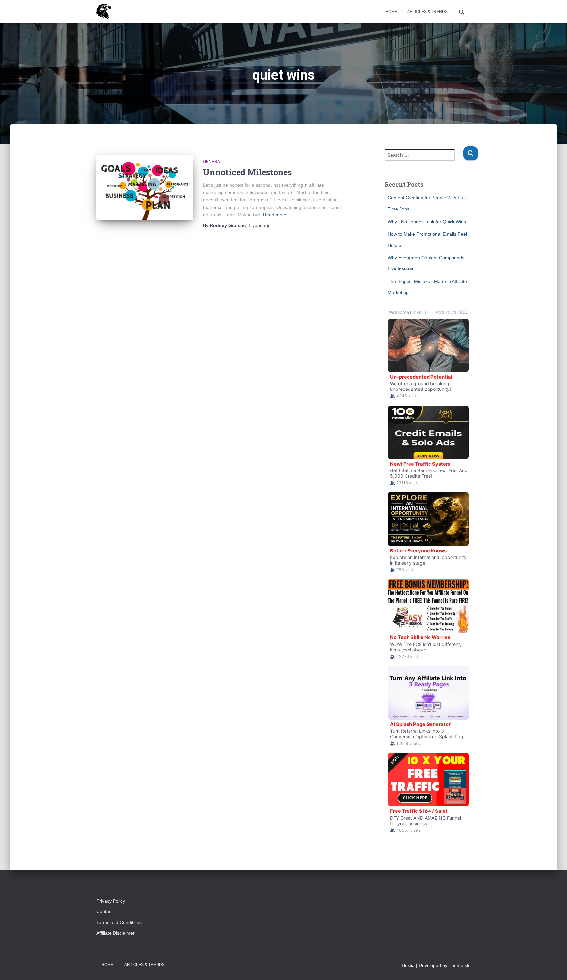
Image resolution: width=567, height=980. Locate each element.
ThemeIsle (460, 965)
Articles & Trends (427, 12)
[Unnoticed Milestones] (144, 187)
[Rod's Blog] (104, 12)
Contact (104, 911)
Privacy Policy (110, 901)
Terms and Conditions (119, 922)
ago (259, 225)
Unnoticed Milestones (247, 172)
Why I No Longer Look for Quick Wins (427, 221)
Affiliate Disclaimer (118, 933)
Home (391, 12)
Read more (274, 214)
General (212, 161)
